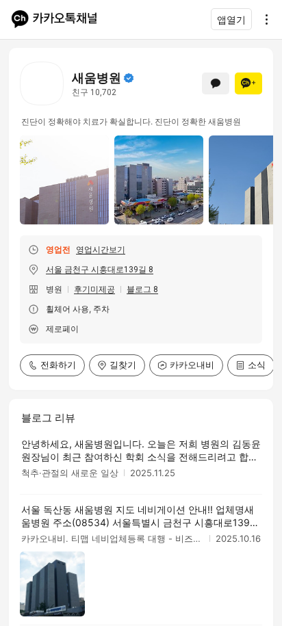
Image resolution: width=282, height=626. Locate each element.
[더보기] (263, 19)
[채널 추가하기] (248, 83)
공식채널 (128, 78)
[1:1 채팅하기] (215, 83)
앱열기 (231, 19)
